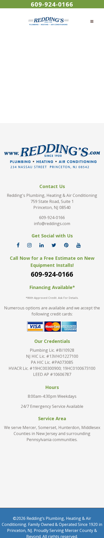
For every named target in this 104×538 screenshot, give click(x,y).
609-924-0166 (52, 4)
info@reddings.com (52, 223)
